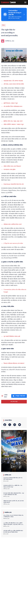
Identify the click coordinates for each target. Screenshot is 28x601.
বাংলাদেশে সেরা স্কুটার (9, 169)
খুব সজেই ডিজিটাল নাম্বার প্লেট (12, 336)
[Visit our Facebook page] (4, 424)
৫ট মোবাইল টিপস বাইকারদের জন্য (13, 106)
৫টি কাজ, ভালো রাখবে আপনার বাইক (14, 84)
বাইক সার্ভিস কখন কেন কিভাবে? (12, 166)
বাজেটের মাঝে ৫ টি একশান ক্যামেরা (13, 80)
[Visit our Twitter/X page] (9, 424)
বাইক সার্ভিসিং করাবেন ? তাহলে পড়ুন (14, 124)
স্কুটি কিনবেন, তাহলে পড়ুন (11, 103)
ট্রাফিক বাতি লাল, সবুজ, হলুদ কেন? (13, 121)
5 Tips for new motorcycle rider (13, 243)
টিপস (3, 25)
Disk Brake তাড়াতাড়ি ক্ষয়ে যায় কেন (14, 184)
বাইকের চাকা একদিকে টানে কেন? (13, 224)
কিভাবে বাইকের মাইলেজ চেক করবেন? (14, 363)
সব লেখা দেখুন (14, 401)
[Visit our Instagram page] (14, 424)
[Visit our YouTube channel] (19, 424)
